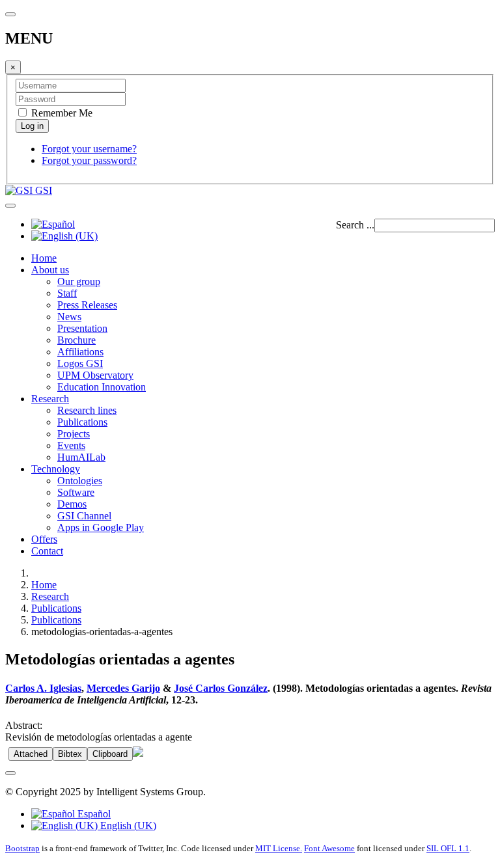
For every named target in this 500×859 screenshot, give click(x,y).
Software (75, 492)
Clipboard (110, 754)
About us (50, 269)
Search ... (355, 224)
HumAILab (81, 457)
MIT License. (278, 848)
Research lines (87, 410)
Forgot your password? (89, 160)
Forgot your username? (89, 148)
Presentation (82, 328)
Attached (31, 754)
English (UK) (127, 825)
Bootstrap (22, 848)
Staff (67, 293)
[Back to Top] (10, 773)
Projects (73, 433)
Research (50, 398)
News (69, 316)
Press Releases (87, 304)
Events (71, 445)
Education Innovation (101, 386)
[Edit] (138, 753)
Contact (47, 550)
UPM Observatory (95, 375)
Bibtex (70, 754)
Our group (78, 281)
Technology (55, 468)
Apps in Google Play (100, 527)
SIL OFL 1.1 (447, 848)
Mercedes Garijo (123, 688)
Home (44, 258)
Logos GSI (80, 363)
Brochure (76, 340)
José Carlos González (221, 688)
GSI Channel (84, 515)
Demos (72, 504)
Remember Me (60, 112)
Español (93, 813)
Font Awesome (329, 848)
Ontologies (79, 480)
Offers (44, 539)
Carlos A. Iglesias (43, 688)
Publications (82, 422)
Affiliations (80, 351)
